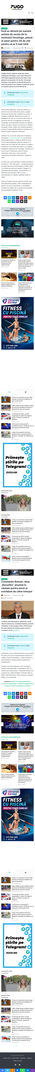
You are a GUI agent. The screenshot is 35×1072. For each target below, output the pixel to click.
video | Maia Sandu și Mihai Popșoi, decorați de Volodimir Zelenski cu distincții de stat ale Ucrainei (23, 407)
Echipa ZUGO (15, 1058)
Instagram (10, 95)
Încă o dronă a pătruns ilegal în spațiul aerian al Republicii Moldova (8, 284)
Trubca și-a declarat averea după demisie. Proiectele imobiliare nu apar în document (22, 399)
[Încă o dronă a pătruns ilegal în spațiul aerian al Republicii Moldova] (9, 277)
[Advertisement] (17, 369)
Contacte (29, 1058)
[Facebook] (5, 197)
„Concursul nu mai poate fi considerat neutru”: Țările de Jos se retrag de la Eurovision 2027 (23, 425)
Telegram (22, 92)
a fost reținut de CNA (15, 138)
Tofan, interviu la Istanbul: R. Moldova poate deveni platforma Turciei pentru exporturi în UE (22, 558)
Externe (5, 224)
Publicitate (23, 1058)
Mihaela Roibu (6, 48)
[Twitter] (9, 197)
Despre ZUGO (7, 1058)
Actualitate (4, 28)
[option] (17, 7)
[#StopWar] (17, 7)
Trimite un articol (17, 1060)
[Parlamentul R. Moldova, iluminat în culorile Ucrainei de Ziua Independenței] (9, 254)
